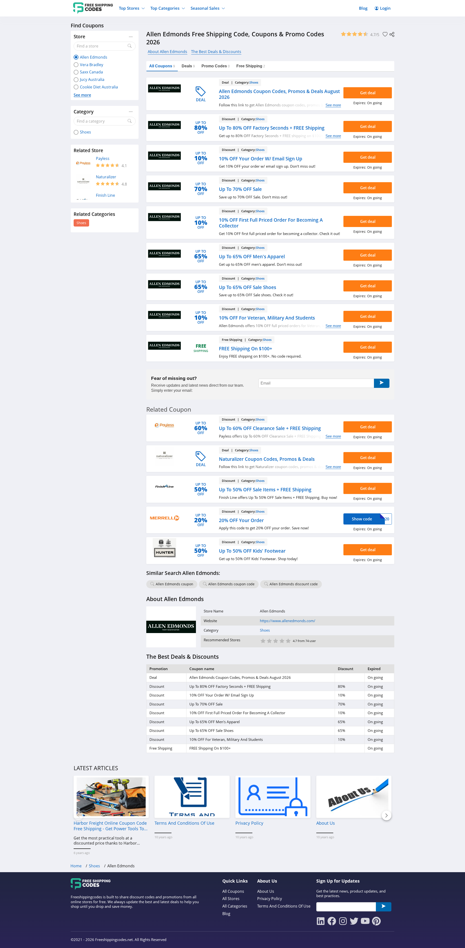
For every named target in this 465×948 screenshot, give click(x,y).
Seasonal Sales (205, 8)
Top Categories (164, 8)
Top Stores (129, 8)
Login (385, 8)
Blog (363, 8)
